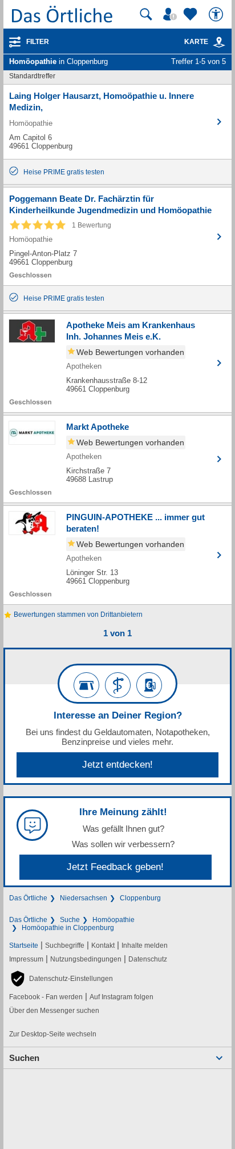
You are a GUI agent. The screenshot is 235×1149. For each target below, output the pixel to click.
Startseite (23, 945)
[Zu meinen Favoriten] (191, 14)
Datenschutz (147, 959)
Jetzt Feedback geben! (115, 866)
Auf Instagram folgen (121, 997)
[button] (61, 978)
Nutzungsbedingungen (85, 959)
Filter (37, 42)
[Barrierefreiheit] (217, 14)
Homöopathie (113, 920)
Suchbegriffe (64, 945)
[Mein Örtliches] (171, 14)
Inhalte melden (144, 945)
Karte (196, 42)
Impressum (26, 959)
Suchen (24, 1058)
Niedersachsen (83, 898)
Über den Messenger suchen (54, 1011)
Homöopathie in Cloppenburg (68, 928)
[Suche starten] (146, 14)
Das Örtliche (28, 898)
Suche (70, 920)
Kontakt (103, 945)
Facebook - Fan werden (46, 997)
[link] (219, 42)
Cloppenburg (140, 898)
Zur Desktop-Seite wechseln (52, 1034)
